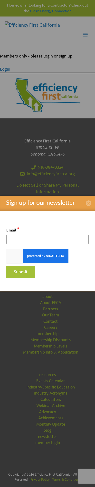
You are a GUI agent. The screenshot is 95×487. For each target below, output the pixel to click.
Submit (21, 271)
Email (12, 229)
